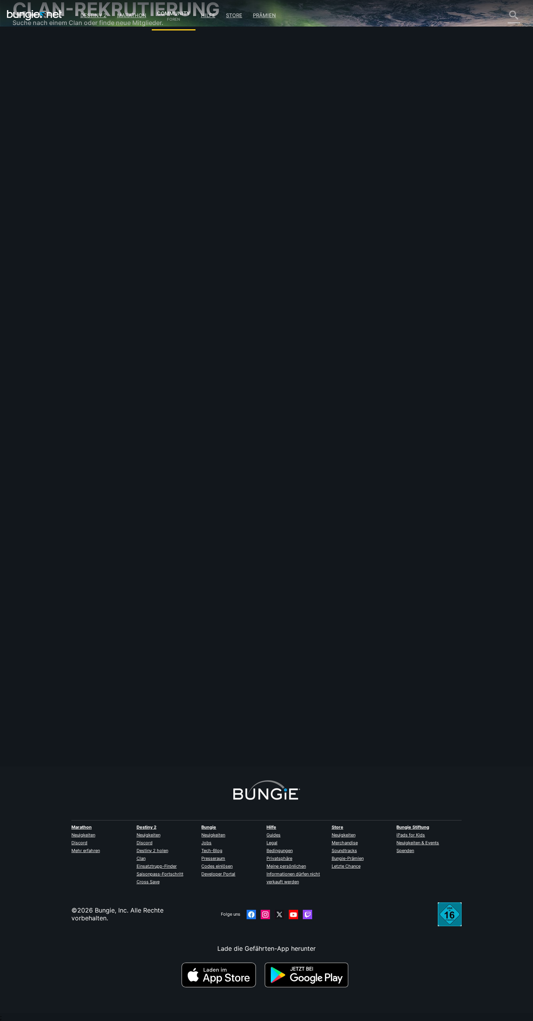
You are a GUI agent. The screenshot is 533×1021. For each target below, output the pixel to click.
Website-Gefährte (44, 136)
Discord (79, 842)
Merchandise (345, 842)
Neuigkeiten (83, 835)
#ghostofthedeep (255, 271)
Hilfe (208, 15)
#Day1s (226, 271)
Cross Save (148, 881)
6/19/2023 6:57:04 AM (212, 318)
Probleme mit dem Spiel (53, 121)
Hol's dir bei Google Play (308, 974)
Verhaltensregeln (38, 232)
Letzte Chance (346, 866)
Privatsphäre (279, 858)
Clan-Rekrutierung (44, 191)
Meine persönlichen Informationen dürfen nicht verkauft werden (293, 873)
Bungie (208, 827)
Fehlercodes (35, 97)
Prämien (264, 15)
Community (173, 12)
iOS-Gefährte (37, 144)
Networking (35, 105)
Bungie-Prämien (348, 858)
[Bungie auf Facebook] (251, 914)
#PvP (184, 271)
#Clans (151, 271)
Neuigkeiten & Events (417, 842)
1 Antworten (165, 762)
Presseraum (213, 858)
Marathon (131, 15)
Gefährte (31, 183)
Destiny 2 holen (152, 850)
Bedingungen (279, 850)
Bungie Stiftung (412, 827)
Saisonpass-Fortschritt (160, 874)
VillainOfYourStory (170, 719)
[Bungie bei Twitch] (307, 914)
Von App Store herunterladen (222, 974)
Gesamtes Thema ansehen (181, 302)
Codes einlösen (217, 866)
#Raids (168, 271)
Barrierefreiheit (40, 129)
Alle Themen (36, 43)
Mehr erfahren (85, 850)
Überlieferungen (41, 74)
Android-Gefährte (44, 152)
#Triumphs (204, 271)
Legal (271, 842)
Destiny (34, 15)
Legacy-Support (42, 175)
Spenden (405, 850)
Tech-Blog (211, 850)
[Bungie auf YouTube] (293, 914)
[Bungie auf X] (279, 914)
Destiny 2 (93, 15)
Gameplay (33, 82)
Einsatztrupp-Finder (157, 866)
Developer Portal (218, 874)
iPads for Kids (410, 835)
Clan (141, 858)
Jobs (206, 842)
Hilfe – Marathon (42, 214)
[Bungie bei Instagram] (265, 914)
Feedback (32, 58)
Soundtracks (344, 850)
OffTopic (31, 207)
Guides (273, 835)
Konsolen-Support (44, 168)
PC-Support (35, 160)
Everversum (35, 113)
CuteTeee (157, 139)
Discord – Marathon (47, 222)
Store (234, 15)
